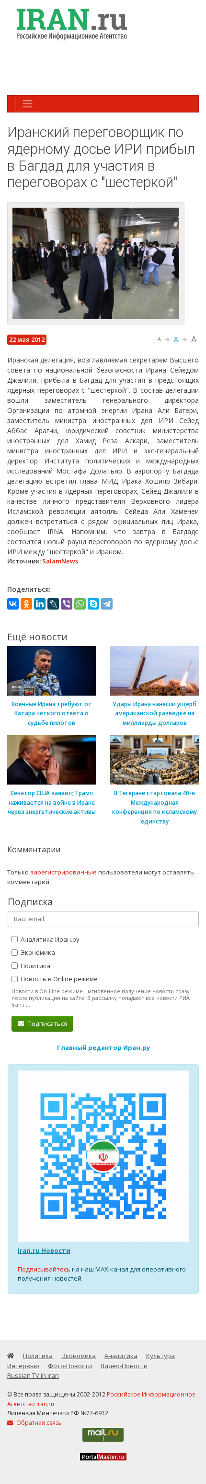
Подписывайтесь (44, 1269)
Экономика (37, 952)
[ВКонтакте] (13, 604)
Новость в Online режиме (58, 978)
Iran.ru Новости (44, 1250)
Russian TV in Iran (33, 1375)
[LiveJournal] (53, 604)
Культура (160, 1355)
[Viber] (66, 604)
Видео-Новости (124, 1365)
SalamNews (60, 561)
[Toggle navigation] (27, 104)
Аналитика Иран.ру (49, 939)
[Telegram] (107, 604)
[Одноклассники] (26, 604)
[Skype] (93, 604)
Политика (34, 965)
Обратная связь (38, 1423)
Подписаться (46, 1023)
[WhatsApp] (80, 604)
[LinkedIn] (40, 604)
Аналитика (120, 1355)
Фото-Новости (70, 1365)
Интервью (23, 1365)
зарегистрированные (63, 872)
